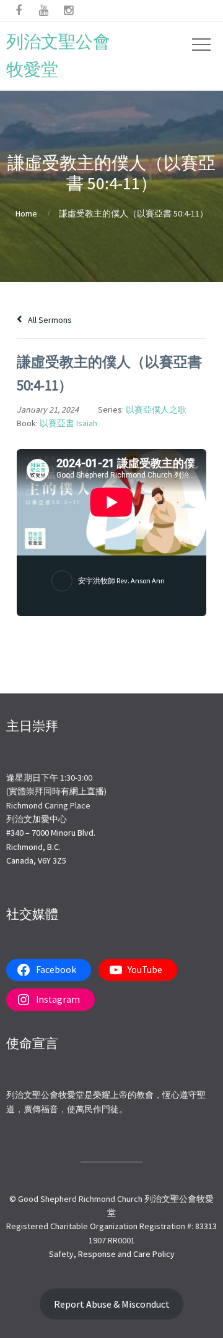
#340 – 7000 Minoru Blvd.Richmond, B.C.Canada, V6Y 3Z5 (50, 846)
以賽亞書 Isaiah (68, 423)
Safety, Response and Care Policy (112, 1253)
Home (26, 213)
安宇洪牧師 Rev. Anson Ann (121, 580)
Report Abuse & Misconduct (112, 1304)
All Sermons (49, 319)
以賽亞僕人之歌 (156, 409)
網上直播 (86, 791)
